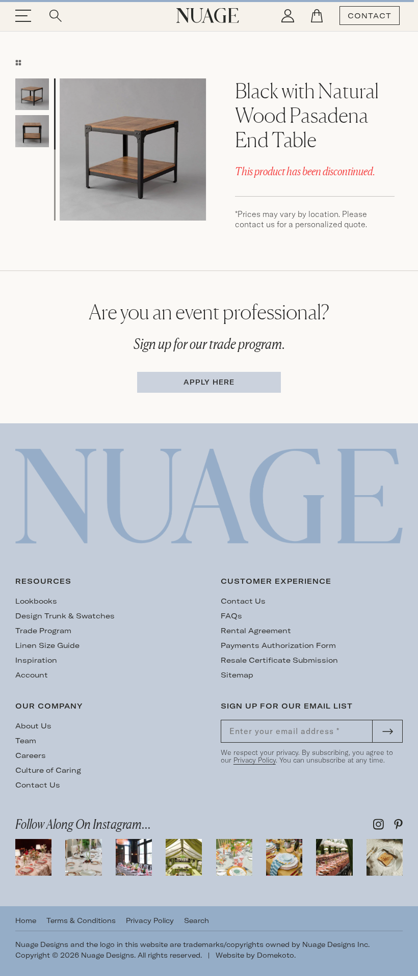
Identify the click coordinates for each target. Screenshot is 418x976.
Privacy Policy (254, 760)
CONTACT (369, 15)
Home (25, 920)
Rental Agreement (256, 630)
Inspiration (36, 660)
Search (196, 920)
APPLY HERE (209, 382)
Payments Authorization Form (278, 645)
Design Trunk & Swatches (65, 615)
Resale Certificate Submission (279, 660)
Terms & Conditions (81, 920)
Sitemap (237, 675)
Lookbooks (36, 601)
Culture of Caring (48, 770)
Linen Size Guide (47, 645)
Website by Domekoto (255, 955)
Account (31, 675)
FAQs (231, 615)
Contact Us (243, 601)
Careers (30, 755)
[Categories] (18, 62)
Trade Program (43, 630)
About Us (33, 725)
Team (25, 740)
